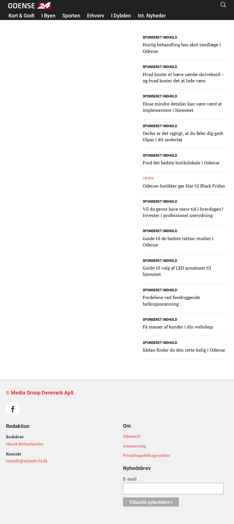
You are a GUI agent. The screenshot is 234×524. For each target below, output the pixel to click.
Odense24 (131, 436)
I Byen (48, 16)
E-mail (130, 479)
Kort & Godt (22, 16)
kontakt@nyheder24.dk (26, 460)
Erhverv (95, 16)
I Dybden (121, 16)
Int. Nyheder (152, 16)
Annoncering (134, 446)
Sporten (71, 16)
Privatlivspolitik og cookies (146, 455)
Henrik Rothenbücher (25, 444)
